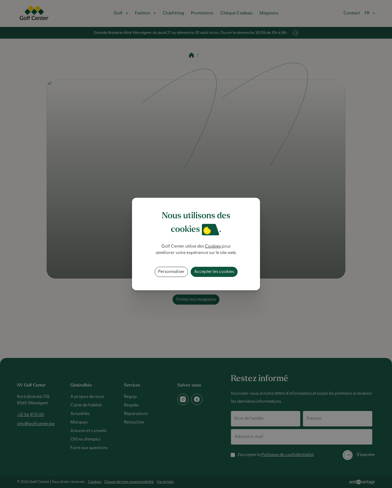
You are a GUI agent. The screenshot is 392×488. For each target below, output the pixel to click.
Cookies (213, 246)
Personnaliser (171, 272)
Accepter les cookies (214, 272)
